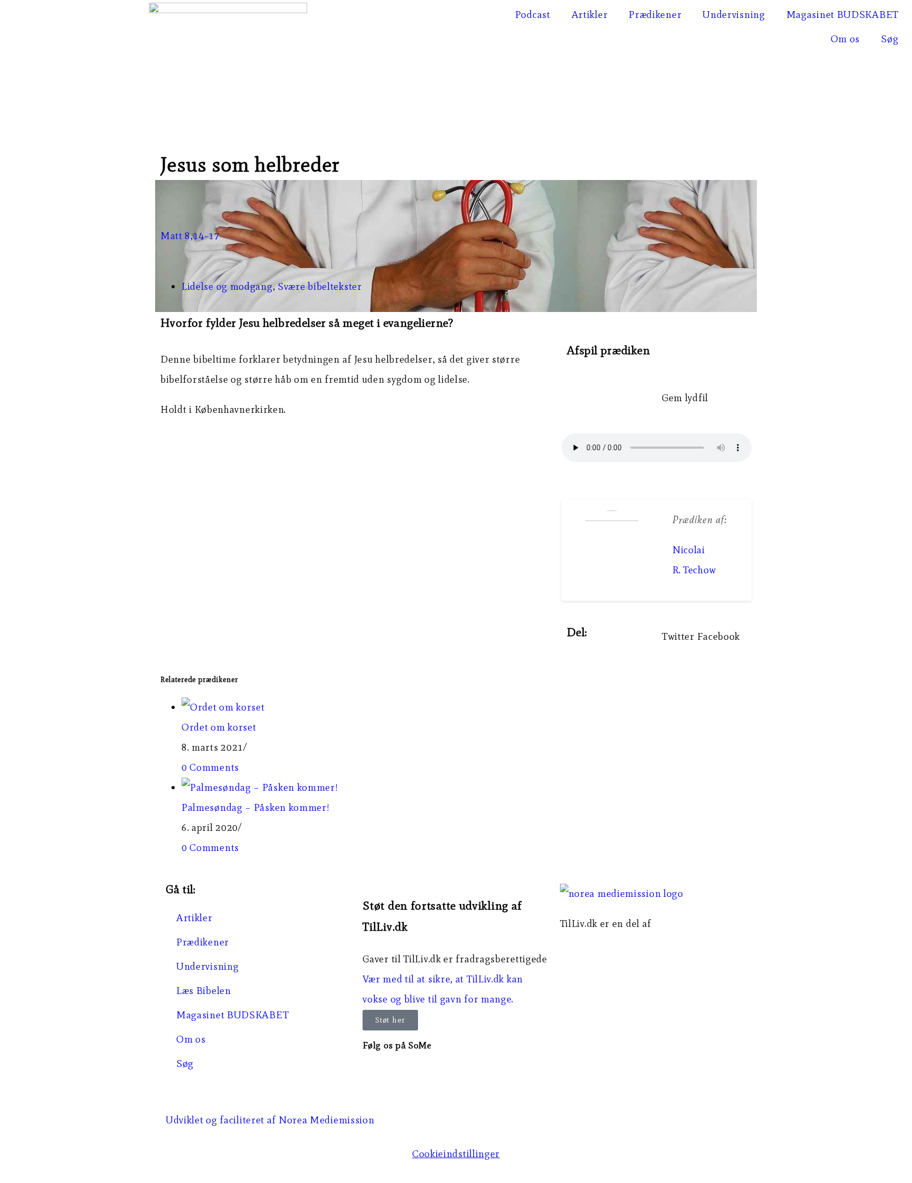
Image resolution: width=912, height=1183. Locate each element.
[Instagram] (405, 1074)
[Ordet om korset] (223, 707)
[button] (678, 637)
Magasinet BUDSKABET (842, 14)
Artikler (590, 14)
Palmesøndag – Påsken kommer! (256, 807)
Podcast (532, 14)
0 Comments (210, 767)
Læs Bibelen (203, 991)
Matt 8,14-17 (190, 236)
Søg (889, 39)
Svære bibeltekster (320, 286)
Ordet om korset (219, 727)
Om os (845, 39)
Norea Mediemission (608, 944)
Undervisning (733, 14)
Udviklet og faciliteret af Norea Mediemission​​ (270, 1120)
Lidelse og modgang (227, 286)
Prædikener (655, 14)
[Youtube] (434, 1074)
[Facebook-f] (376, 1074)
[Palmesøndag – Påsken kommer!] (260, 787)
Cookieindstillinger (456, 1154)
